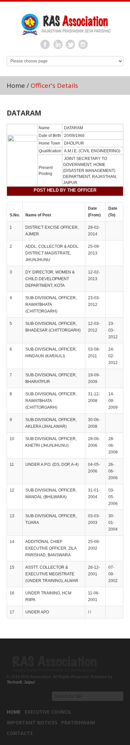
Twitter (71, 45)
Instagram (83, 45)
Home (16, 85)
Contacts (20, 733)
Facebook (45, 45)
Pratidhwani (78, 722)
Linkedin (58, 45)
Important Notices (32, 722)
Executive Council (48, 712)
